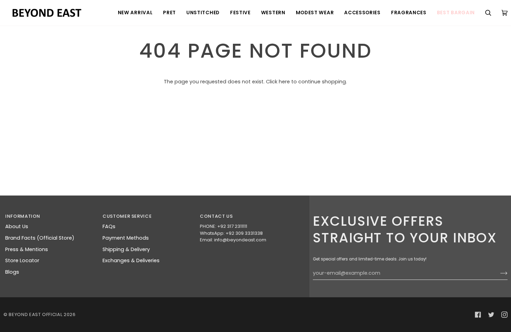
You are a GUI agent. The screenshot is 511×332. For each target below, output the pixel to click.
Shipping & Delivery (126, 249)
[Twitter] (491, 315)
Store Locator (22, 260)
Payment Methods (126, 237)
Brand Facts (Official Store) (39, 237)
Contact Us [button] (216, 216)
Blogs (12, 271)
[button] (135, 13)
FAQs (109, 226)
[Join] (498, 273)
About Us (16, 226)
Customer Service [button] (127, 216)
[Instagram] (504, 315)
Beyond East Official (35, 314)
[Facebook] (478, 315)
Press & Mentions (26, 249)
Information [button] (22, 216)
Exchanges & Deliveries (131, 260)
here (284, 81)
